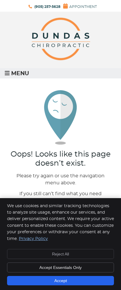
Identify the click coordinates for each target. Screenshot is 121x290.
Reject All (60, 254)
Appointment (83, 6)
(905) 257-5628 (47, 6)
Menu (20, 73)
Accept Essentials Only (60, 267)
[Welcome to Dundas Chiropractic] (60, 58)
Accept (60, 280)
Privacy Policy (33, 239)
